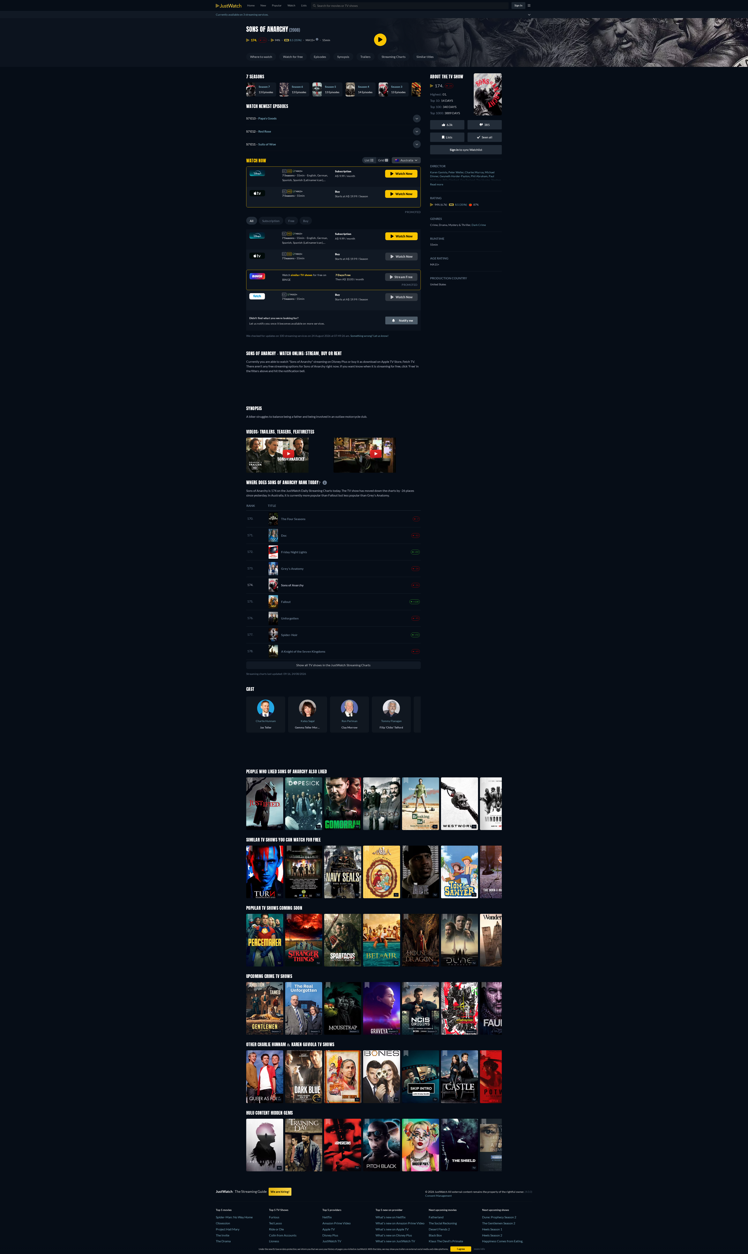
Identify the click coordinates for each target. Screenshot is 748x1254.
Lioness (274, 1241)
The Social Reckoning (443, 1223)
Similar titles (425, 56)
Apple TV (328, 1229)
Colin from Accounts (282, 1235)
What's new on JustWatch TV (395, 1241)
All (252, 221)
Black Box (435, 1235)
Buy (306, 221)
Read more (436, 184)
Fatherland (436, 1217)
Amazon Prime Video (336, 1223)
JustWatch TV (331, 1241)
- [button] (261, 118)
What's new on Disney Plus (394, 1235)
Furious (274, 1217)
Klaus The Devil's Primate (446, 1241)
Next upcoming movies (443, 1210)
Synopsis (343, 56)
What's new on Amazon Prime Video (400, 1223)
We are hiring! (280, 1191)
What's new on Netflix (391, 1217)
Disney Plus (330, 1235)
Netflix (327, 1217)
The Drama (223, 1241)
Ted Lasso (275, 1223)
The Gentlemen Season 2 (498, 1223)
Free (291, 221)
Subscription (271, 221)
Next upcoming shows (495, 1210)
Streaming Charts (394, 56)
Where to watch (261, 56)
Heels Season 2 (492, 1235)
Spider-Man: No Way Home (234, 1217)
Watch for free (293, 56)
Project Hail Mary (227, 1229)
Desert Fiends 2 (439, 1229)
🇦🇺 (404, 160)
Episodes (320, 56)
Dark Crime (479, 225)
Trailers (365, 56)
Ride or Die (276, 1229)
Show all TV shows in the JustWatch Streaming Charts (333, 665)
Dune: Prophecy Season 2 (499, 1217)
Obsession (223, 1223)
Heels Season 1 (492, 1229)
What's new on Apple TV (392, 1229)
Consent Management (438, 1195)
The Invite (222, 1235)
